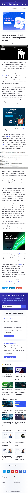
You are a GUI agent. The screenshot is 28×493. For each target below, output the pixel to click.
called (22, 129)
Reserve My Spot (9, 335)
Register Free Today (10, 357)
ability (20, 264)
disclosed (4, 76)
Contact (3, 482)
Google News (5, 282)
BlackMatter (5, 144)
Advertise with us (5, 480)
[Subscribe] (23, 306)
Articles (24, 430)
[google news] (24, 471)
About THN (4, 479)
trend (21, 253)
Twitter (11, 282)
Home (4, 8)
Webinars (23, 8)
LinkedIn (17, 282)
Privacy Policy (17, 482)
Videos (19, 430)
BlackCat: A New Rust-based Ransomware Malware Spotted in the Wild (14, 37)
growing (18, 253)
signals (12, 253)
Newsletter (14, 8)
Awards (15, 480)
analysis (8, 136)
